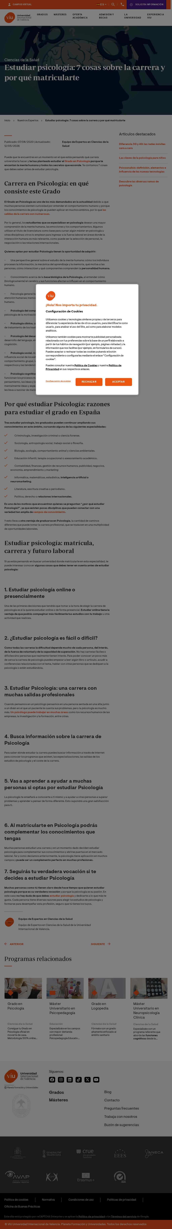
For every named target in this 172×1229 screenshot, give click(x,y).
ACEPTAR (118, 382)
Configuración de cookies (58, 381)
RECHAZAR (89, 382)
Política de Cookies (85, 365)
